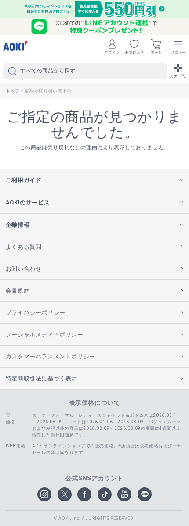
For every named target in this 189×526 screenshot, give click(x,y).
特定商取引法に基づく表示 (41, 378)
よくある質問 (24, 246)
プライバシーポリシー (35, 312)
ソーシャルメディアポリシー (45, 334)
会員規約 (17, 290)
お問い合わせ (24, 268)
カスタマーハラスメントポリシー (50, 356)
